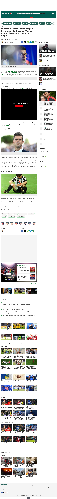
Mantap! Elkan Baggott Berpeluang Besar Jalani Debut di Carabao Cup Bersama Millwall (18, 342)
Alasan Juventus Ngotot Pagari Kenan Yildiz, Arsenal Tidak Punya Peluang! (18, 302)
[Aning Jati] (2, 42)
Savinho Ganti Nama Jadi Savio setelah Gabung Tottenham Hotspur (30, 418)
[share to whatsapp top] (28, 42)
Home (4, 16)
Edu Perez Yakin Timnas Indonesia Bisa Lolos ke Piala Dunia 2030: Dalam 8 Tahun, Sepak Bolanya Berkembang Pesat (19, 367)
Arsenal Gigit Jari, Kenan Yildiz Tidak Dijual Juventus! (13, 309)
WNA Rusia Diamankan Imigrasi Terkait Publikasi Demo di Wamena (30, 465)
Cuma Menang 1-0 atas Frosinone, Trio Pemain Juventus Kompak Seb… (49, 60)
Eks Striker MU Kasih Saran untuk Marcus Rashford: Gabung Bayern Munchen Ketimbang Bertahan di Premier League (48, 103)
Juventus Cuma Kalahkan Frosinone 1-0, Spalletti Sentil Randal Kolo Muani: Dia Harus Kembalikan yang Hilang (6, 296)
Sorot (3, 455)
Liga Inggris (4, 397)
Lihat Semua (52, 89)
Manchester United (7, 422)
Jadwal (6, 18)
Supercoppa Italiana (15, 72)
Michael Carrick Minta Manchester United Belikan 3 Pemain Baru (19, 443)
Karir (19, 487)
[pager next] (55, 23)
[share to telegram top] (30, 42)
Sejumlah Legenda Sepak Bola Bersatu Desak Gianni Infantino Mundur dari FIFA (49, 140)
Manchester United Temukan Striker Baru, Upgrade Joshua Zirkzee (31, 443)
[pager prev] (1, 23)
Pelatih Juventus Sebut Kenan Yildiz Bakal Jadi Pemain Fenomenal (16, 304)
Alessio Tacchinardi (21, 70)
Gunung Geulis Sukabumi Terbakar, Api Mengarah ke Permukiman (6, 476)
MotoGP (40, 16)
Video (49, 16)
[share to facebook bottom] (22, 231)
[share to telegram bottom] (30, 231)
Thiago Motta (13, 71)
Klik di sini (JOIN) (9, 125)
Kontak (2, 486)
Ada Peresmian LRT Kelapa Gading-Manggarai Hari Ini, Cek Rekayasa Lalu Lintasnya (6, 465)
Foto (52, 16)
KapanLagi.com (50, 487)
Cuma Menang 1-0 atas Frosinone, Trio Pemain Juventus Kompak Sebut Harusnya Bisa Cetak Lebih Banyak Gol (19, 296)
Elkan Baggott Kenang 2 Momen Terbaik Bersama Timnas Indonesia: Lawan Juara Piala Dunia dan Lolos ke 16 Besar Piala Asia (18, 356)
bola (7, 13)
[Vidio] (5, 492)
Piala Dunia (22, 16)
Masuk (53, 13)
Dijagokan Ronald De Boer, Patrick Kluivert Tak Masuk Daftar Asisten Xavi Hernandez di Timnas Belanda (6, 330)
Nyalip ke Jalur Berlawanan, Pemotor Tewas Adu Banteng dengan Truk (18, 476)
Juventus (16, 70)
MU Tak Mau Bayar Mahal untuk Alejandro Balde (6, 443)
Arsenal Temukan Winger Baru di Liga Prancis (6, 418)
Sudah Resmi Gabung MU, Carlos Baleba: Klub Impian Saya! (6, 407)
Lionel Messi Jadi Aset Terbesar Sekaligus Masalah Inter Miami (48, 119)
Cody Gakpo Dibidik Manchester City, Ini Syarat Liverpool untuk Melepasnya (18, 407)
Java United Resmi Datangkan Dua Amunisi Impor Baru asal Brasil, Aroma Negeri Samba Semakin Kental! (18, 381)
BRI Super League (10, 16)
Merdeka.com (32, 488)
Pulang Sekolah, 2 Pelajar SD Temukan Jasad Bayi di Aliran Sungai (18, 465)
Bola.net (49, 485)
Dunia (31, 16)
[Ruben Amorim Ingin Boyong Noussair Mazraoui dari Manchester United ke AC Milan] (40, 79)
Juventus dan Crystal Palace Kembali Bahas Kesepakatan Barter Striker (48, 114)
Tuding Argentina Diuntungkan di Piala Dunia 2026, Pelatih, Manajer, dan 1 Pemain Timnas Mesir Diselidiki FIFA (6, 367)
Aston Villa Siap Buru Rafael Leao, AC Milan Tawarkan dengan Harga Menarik (46, 74)
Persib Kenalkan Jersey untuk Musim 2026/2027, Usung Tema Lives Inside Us (31, 392)
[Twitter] (3, 492)
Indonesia (16, 16)
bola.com (23, 495)
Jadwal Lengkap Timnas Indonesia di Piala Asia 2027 (31, 341)
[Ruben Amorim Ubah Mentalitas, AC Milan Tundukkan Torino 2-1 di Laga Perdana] (40, 83)
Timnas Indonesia (6, 321)
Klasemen (10, 18)
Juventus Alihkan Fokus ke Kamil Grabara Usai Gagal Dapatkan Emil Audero (48, 124)
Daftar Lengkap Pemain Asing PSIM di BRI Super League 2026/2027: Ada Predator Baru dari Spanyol (6, 381)
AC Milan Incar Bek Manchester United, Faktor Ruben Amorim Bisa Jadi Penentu (48, 129)
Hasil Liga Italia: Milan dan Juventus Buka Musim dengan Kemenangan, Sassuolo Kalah (31, 296)
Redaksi (2, 487)
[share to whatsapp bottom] (28, 231)
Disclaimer (9, 486)
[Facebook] (2, 492)
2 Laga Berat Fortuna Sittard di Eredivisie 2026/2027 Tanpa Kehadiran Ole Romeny (18, 330)
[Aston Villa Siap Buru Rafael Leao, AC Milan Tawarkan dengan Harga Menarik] (47, 71)
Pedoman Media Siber (11, 487)
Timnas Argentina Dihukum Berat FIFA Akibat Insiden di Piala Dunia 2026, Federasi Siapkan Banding (31, 356)
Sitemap (2, 489)
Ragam (45, 16)
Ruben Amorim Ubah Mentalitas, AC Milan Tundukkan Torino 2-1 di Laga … (49, 83)
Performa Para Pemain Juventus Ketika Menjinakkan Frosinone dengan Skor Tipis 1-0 (47, 51)
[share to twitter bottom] (25, 231)
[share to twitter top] (25, 42)
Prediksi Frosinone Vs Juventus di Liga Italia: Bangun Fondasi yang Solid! (18, 306)
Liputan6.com (32, 485)
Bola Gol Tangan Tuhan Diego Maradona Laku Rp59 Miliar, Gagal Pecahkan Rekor (49, 135)
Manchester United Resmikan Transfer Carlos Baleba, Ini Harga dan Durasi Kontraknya (18, 418)
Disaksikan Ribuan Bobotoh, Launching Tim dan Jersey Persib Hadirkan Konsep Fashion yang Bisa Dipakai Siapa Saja (31, 381)
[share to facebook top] (22, 42)
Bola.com (40, 485)
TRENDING (42, 148)
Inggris (27, 16)
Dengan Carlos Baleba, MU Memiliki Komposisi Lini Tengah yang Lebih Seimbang (31, 407)
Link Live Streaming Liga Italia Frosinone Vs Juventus (14, 299)
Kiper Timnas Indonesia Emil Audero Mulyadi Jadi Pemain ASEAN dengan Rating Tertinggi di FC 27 (6, 342)
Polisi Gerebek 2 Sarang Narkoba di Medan (30, 476)
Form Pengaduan (21, 486)
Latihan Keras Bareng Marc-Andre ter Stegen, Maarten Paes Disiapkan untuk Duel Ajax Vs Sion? (48, 109)
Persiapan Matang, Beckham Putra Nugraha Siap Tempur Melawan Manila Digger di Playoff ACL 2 (18, 392)
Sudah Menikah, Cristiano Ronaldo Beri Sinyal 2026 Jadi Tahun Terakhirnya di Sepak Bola (31, 367)
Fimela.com (41, 487)
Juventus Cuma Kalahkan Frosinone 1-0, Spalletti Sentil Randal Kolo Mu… (49, 56)
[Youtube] (7, 492)
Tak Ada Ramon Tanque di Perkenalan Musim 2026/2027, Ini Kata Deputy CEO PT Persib (6, 392)
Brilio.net (31, 487)
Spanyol (35, 16)
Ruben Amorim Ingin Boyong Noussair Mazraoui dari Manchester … (49, 79)
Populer (43, 89)
